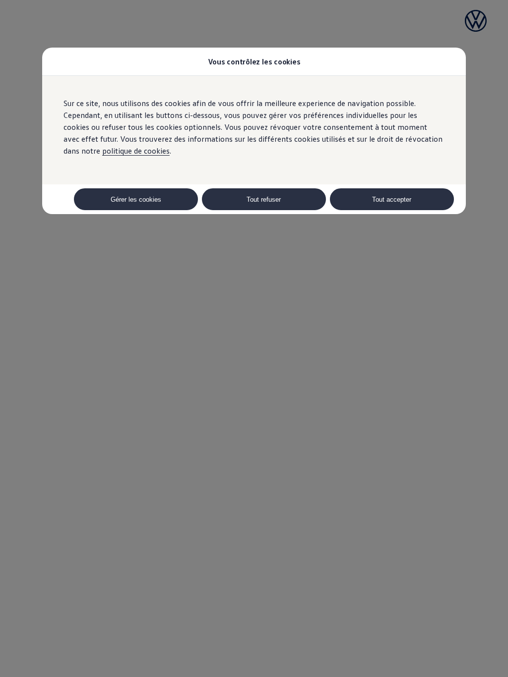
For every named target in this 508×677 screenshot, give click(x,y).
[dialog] (254, 338)
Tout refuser (264, 199)
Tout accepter (391, 199)
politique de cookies (136, 151)
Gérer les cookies (136, 199)
